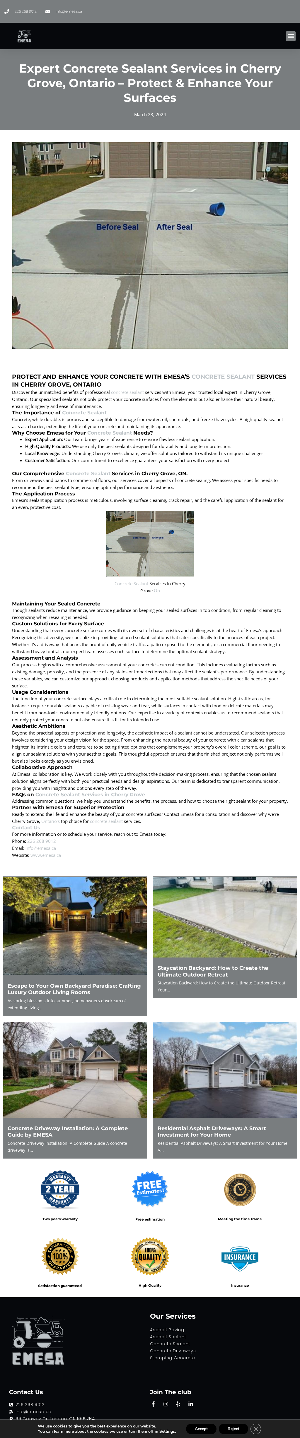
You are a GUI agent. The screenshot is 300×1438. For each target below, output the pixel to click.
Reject (233, 1429)
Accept (201, 1429)
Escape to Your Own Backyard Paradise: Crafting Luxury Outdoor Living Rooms (74, 989)
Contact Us (26, 827)
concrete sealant (127, 392)
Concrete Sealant (223, 376)
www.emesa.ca (45, 855)
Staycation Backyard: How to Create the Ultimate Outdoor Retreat (213, 971)
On (157, 590)
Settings (167, 1431)
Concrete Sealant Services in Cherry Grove (90, 794)
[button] (291, 36)
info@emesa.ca (40, 848)
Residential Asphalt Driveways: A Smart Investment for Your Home (212, 1131)
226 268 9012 (41, 841)
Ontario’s (50, 821)
